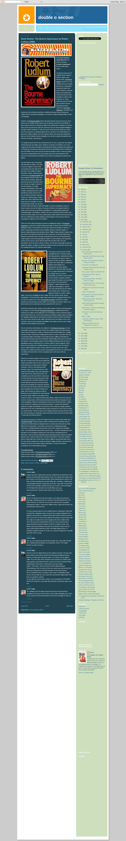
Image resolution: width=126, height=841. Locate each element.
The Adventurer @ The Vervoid (88, 467)
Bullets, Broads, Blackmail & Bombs (89, 593)
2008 (82, 343)
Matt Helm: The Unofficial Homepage (89, 476)
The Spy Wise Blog (84, 423)
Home (47, 606)
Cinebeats (82, 493)
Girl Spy (81, 394)
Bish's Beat (82, 504)
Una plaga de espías (85, 429)
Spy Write (81, 388)
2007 (82, 346)
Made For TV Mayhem (85, 567)
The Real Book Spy (84, 419)
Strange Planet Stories (85, 569)
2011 (82, 336)
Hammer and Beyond (85, 565)
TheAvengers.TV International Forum (90, 478)
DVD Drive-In (83, 613)
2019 (82, 204)
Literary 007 (82, 386)
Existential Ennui (83, 541)
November (85, 224)
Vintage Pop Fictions (85, 561)
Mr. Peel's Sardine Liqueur (86, 583)
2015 (82, 214)
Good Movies (83, 514)
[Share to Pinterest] (52, 460)
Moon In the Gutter (84, 552)
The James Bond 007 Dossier (87, 460)
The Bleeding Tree (84, 550)
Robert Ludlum (44, 463)
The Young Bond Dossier (86, 443)
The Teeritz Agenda (84, 554)
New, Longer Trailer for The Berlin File (93, 272)
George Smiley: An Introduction (91, 168)
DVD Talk (81, 617)
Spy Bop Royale (83, 377)
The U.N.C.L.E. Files (85, 372)
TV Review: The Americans (90, 265)
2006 (82, 348)
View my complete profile (86, 672)
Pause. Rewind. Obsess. (86, 490)
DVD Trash (82, 499)
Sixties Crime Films (84, 556)
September (85, 229)
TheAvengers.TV (84, 408)
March (84, 244)
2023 (82, 194)
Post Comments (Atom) (36, 609)
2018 (82, 207)
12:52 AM (29, 536)
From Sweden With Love (86, 440)
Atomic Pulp (82, 512)
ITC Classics (82, 399)
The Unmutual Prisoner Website (88, 469)
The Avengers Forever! (86, 438)
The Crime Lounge (84, 547)
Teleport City (82, 519)
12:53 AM (29, 548)
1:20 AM (29, 586)
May (83, 239)
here (67, 81)
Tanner (29, 495)
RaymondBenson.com (85, 434)
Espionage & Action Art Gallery (88, 465)
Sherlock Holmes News (86, 574)
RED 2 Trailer (86, 316)
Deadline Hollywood (84, 558)
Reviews (37, 463)
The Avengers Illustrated (86, 447)
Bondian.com (82, 381)
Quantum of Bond (84, 412)
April (83, 242)
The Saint (81, 397)
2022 (82, 197)
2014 (82, 217)
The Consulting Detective (86, 580)
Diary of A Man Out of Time (87, 589)
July (83, 234)
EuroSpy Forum (83, 403)
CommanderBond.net (85, 370)
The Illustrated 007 (84, 427)
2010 (82, 338)
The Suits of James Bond (86, 449)
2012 (82, 333)
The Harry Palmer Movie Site (87, 456)
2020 (82, 202)
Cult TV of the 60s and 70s (86, 585)
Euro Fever (82, 501)
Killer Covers (82, 523)
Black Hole (82, 497)
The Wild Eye (83, 521)
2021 (82, 199)
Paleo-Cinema (83, 528)
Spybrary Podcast (84, 375)
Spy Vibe (81, 390)
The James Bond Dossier (86, 445)
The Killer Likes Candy (85, 572)
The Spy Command (84, 421)
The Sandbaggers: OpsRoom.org (89, 471)
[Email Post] (39, 460)
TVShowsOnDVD (84, 608)
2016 (82, 212)
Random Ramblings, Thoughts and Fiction (91, 600)
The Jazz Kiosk (83, 534)
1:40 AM (29, 599)
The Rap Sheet (83, 532)
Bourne (32, 463)
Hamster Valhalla (84, 543)
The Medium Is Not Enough (87, 587)
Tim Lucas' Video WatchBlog (87, 488)
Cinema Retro (83, 401)
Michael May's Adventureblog (87, 591)
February (85, 247)
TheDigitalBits (83, 611)
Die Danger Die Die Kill (85, 576)
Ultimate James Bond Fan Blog (88, 462)
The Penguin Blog (84, 545)
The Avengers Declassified (87, 454)
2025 (82, 192)
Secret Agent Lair (84, 410)
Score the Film (83, 530)
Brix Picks (82, 495)
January (85, 249)
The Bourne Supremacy (63, 73)
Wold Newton (83, 525)
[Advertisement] (88, 125)
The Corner (82, 506)
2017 (82, 209)
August (84, 232)
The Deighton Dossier (85, 436)
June (84, 237)
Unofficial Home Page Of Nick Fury (89, 473)
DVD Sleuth (82, 615)
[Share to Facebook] (49, 460)
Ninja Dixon (82, 508)
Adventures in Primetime (86, 578)
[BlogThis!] (45, 460)
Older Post (69, 606)
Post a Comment (26, 602)
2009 (82, 341)
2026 (82, 189)
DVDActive (82, 606)
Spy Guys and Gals (84, 425)
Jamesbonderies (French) (86, 451)
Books (27, 463)
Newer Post (24, 606)
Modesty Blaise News (85, 432)
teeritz (29, 472)
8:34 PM (29, 493)
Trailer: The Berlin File (88, 292)
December (85, 222)
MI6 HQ (81, 392)
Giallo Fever (82, 510)
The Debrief (82, 383)
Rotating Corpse (83, 539)
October (85, 227)
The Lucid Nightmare (85, 563)
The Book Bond (83, 379)
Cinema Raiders (83, 536)
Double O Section (55, 17)
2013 (82, 219)
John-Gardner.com (84, 416)
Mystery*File (82, 517)
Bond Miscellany (83, 405)
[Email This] (42, 460)
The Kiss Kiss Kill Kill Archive (87, 458)
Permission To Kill (84, 414)
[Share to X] (47, 460)
